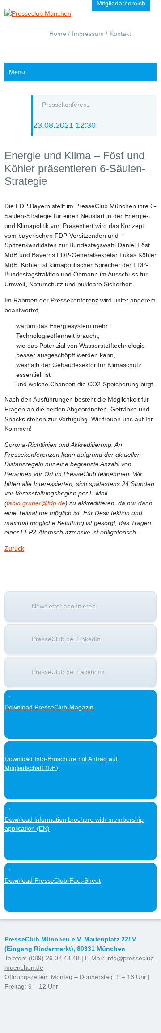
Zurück (14, 548)
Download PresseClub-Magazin (48, 707)
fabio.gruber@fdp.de (36, 503)
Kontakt (120, 33)
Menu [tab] (17, 71)
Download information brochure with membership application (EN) (74, 824)
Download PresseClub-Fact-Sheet (52, 880)
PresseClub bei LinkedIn (66, 639)
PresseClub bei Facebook (68, 671)
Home (57, 33)
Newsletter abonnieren (64, 606)
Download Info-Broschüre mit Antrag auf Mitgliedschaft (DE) (61, 763)
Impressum (88, 33)
